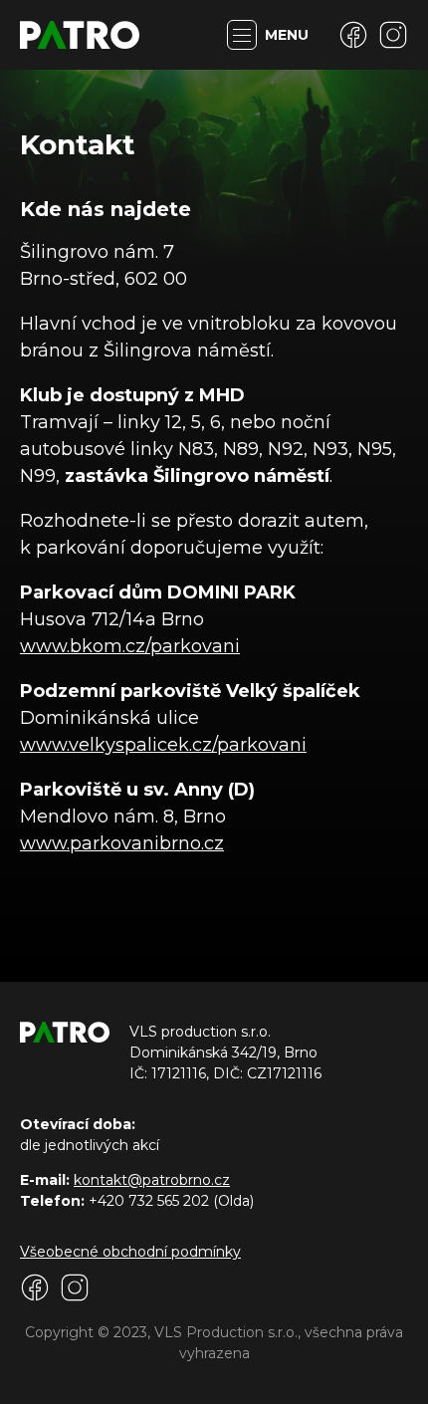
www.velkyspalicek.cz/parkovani (163, 745)
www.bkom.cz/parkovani (130, 646)
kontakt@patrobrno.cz (152, 1180)
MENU (287, 35)
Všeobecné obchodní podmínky (130, 1252)
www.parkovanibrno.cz (122, 843)
